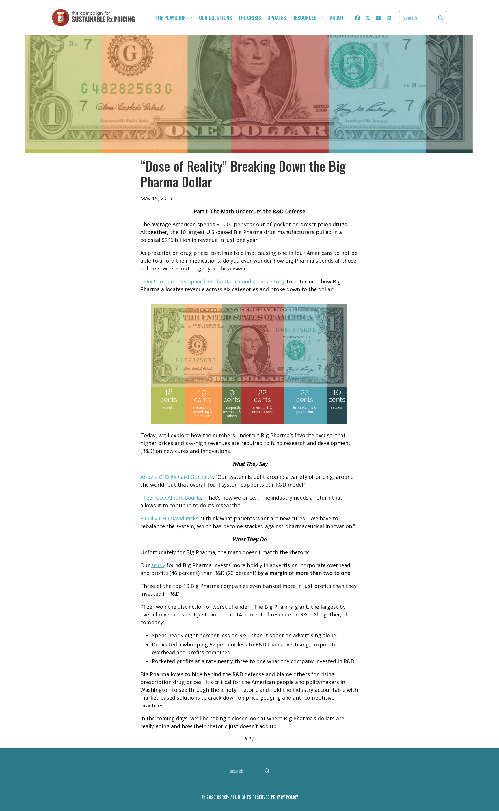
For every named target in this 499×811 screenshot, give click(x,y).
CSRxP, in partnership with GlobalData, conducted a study (212, 281)
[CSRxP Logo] (93, 17)
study (158, 565)
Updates (276, 17)
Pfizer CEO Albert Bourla (170, 497)
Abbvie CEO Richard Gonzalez (176, 476)
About (337, 17)
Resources (305, 17)
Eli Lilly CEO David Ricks (169, 518)
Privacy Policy (284, 797)
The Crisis (249, 17)
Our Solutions (215, 17)
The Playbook (171, 17)
